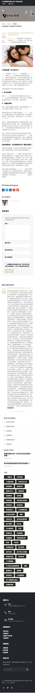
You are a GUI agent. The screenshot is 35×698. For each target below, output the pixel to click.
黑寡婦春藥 (9, 584)
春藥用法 (9, 444)
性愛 (19, 528)
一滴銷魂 (9, 477)
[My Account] (26, 12)
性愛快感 (9, 533)
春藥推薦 (9, 435)
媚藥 (12, 74)
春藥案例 (5, 638)
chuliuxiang (14, 201)
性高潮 (26, 135)
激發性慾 (9, 575)
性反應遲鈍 (9, 528)
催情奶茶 (20, 486)
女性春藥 (7, 96)
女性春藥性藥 (22, 510)
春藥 (5, 40)
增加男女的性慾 (22, 500)
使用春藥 (9, 486)
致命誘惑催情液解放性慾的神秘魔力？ (17, 463)
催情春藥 (9, 496)
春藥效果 (9, 570)
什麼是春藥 (9, 482)
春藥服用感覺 (10, 440)
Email (17, 190)
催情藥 (16, 74)
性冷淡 (19, 524)
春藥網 (19, 570)
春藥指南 (9, 431)
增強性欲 (20, 505)
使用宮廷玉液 (22, 482)
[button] (10, 412)
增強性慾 (7, 42)
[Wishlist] (31, 12)
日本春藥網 (9, 561)
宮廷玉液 (9, 519)
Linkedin (11, 687)
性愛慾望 (20, 533)
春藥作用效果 (10, 422)
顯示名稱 (8, 243)
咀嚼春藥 (5, 652)
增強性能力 (25, 112)
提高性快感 (9, 556)
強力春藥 (9, 524)
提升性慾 (21, 547)
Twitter (7, 190)
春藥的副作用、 (20, 169)
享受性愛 (20, 477)
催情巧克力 (9, 491)
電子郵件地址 (9, 250)
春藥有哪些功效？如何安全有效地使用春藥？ (17, 455)
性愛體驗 (9, 538)
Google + (14, 190)
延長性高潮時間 (22, 519)
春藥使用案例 (10, 426)
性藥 (7, 542)
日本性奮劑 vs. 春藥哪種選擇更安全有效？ (19, 289)
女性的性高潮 (10, 514)
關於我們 (5, 631)
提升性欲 (9, 552)
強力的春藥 (24, 109)
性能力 (9, 118)
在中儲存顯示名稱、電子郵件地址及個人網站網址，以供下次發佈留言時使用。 (17, 265)
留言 (6, 223)
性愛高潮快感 (21, 538)
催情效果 (21, 491)
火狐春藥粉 (20, 575)
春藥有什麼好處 (7, 636)
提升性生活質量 (22, 552)
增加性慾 (15, 40)
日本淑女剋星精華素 (12, 566)
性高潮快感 (9, 547)
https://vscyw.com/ (22, 175)
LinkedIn (10, 190)
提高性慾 (21, 556)
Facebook (3, 190)
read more (10, 375)
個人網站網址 (8, 257)
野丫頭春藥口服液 (12, 580)
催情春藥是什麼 (11, 38)
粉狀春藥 (5, 650)
